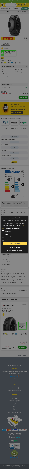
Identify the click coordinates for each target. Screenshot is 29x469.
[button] (14, 251)
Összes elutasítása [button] (15, 247)
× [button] (26, 217)
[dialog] (14, 234)
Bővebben (23, 225)
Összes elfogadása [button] (15, 243)
